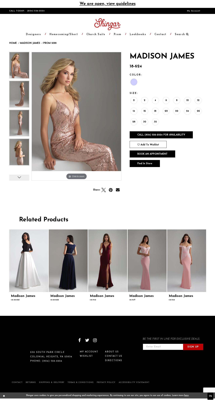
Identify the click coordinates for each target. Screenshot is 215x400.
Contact (17, 382)
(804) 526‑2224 (36, 11)
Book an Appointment (152, 154)
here (186, 395)
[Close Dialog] (4, 396)
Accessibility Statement (134, 382)
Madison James (30, 43)
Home (13, 43)
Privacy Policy (106, 382)
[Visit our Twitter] (87, 340)
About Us (112, 352)
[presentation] (28, 260)
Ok (210, 396)
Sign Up (193, 347)
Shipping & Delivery (51, 382)
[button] (180, 34)
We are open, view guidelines (108, 4)
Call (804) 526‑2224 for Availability (161, 135)
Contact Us (113, 356)
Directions (113, 360)
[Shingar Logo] (24, 342)
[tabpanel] (19, 66)
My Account (193, 11)
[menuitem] (194, 11)
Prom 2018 (50, 43)
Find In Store (144, 163)
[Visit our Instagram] (94, 340)
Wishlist (86, 356)
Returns (31, 382)
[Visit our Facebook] (79, 340)
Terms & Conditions (81, 382)
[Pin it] (110, 190)
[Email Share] (117, 190)
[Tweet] (103, 190)
